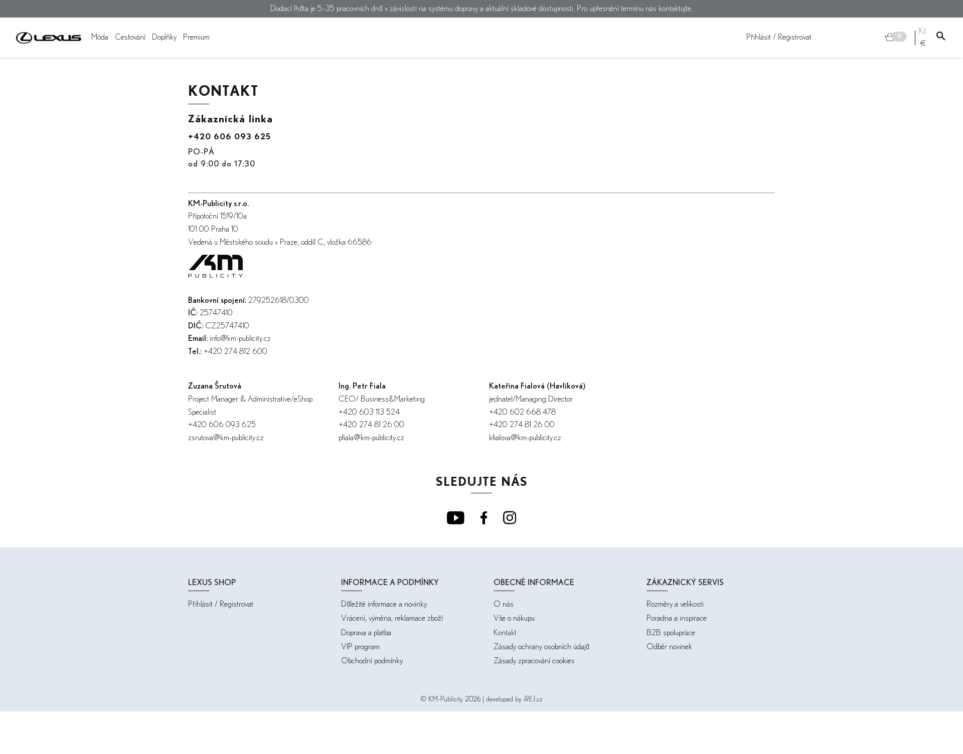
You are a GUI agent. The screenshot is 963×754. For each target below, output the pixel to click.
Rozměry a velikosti (675, 604)
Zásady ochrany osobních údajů (541, 647)
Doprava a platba (366, 633)
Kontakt (505, 633)
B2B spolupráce (671, 633)
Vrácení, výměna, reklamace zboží (392, 618)
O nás (504, 604)
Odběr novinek (669, 647)
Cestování (130, 37)
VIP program (360, 647)
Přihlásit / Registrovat (779, 37)
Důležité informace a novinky (384, 604)
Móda (99, 37)
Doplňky (164, 37)
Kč (923, 31)
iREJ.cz (533, 699)
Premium (196, 37)
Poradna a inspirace (677, 618)
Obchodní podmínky (372, 661)
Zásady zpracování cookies (534, 661)
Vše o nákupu (514, 618)
